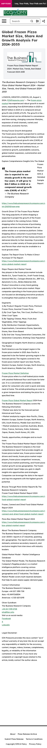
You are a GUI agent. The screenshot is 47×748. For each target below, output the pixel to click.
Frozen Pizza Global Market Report (17, 400)
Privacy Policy (35, 744)
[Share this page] (43, 21)
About (12, 734)
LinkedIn (6, 625)
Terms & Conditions (34, 739)
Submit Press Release (14, 739)
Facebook (6, 618)
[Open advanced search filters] (37, 21)
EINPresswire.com (16, 100)
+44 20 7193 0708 (9, 609)
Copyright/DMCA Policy (16, 744)
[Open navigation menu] (4, 21)
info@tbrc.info (8, 612)
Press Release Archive (27, 734)
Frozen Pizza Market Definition (15, 373)
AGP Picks (6, 4)
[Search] (32, 21)
